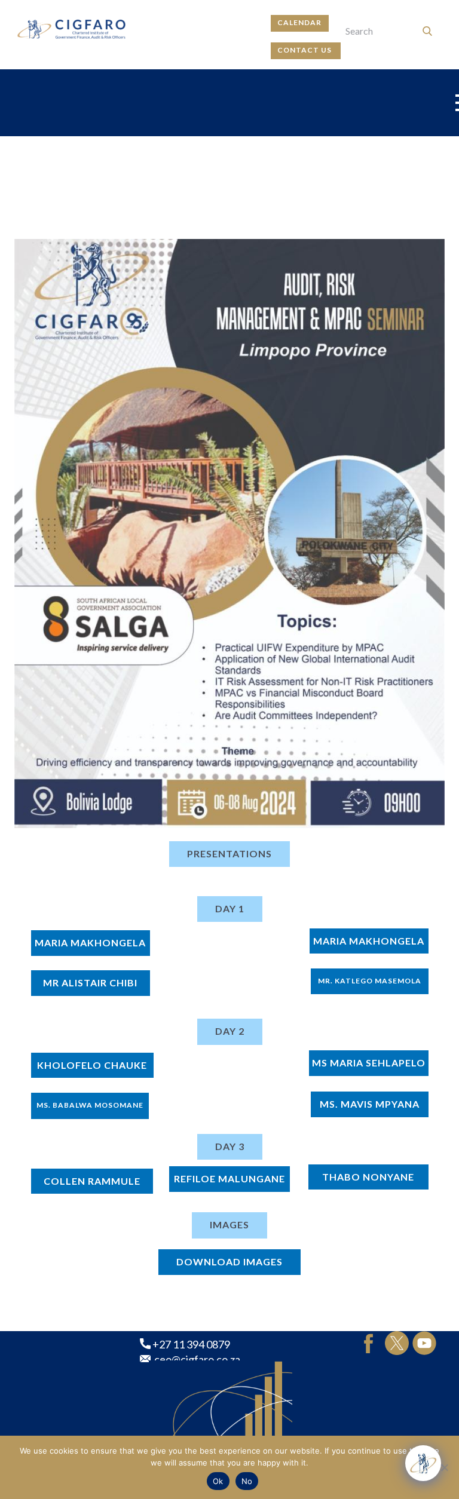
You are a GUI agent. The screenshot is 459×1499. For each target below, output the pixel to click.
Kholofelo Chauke (92, 1065)
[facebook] (369, 1343)
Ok (218, 1481)
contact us (305, 49)
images (229, 1224)
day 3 (229, 1146)
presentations (229, 853)
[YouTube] (424, 1343)
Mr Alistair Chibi (90, 982)
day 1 (229, 908)
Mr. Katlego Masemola (369, 980)
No (247, 1481)
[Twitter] (397, 1343)
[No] (444, 1467)
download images (229, 1261)
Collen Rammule (92, 1181)
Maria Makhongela (90, 942)
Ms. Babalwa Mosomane (89, 1105)
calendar (299, 22)
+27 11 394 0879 (190, 1344)
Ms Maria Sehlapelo (369, 1062)
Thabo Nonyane (368, 1176)
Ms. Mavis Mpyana (370, 1103)
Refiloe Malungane (229, 1178)
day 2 (229, 1031)
